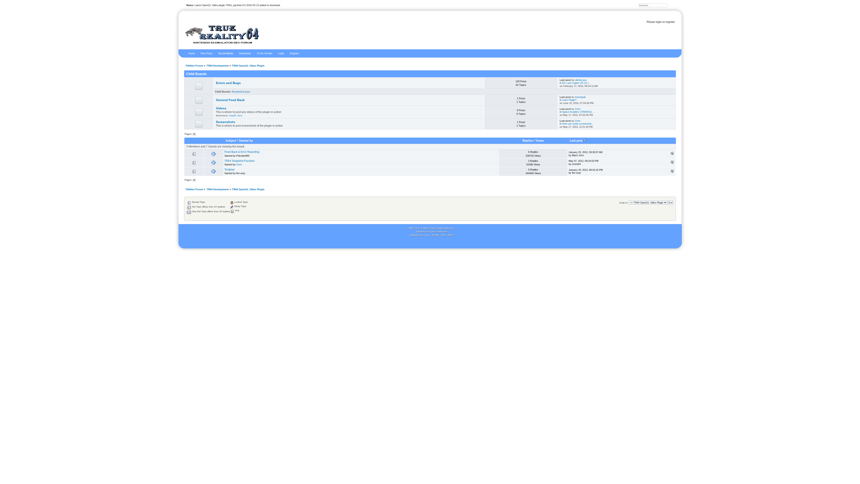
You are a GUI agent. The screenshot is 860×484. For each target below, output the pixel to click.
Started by (246, 140)
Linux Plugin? (569, 100)
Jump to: (623, 202)
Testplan (229, 169)
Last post (576, 140)
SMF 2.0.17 (415, 228)
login (659, 22)
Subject (231, 140)
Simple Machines (446, 228)
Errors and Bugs (228, 83)
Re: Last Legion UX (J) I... (576, 83)
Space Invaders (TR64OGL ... (578, 111)
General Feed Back (230, 100)
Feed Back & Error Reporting (241, 151)
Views (539, 140)
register (670, 22)
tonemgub (580, 97)
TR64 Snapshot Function (239, 160)
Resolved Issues (241, 91)
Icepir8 (232, 115)
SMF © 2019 (429, 228)
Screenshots (225, 122)
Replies (527, 140)
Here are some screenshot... (577, 123)
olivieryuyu (581, 80)
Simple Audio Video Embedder (431, 231)
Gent (239, 115)
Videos (221, 108)
